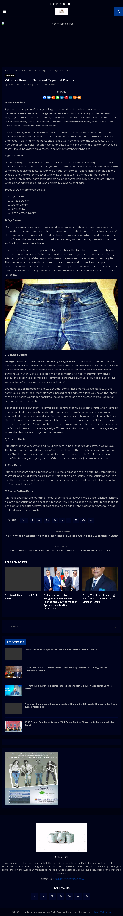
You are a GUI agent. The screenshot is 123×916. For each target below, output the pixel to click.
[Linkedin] (62, 97)
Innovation (10, 75)
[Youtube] (78, 896)
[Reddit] (53, 97)
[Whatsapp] (57, 97)
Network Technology (101, 912)
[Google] (69, 896)
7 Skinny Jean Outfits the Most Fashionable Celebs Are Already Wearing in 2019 (61, 536)
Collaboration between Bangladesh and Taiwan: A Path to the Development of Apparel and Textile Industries (60, 602)
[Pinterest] (66, 97)
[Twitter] (49, 97)
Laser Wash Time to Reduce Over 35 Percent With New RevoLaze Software (61, 550)
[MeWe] (70, 97)
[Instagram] (52, 896)
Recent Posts (15, 642)
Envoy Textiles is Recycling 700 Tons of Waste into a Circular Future (98, 598)
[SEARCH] (114, 626)
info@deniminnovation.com (68, 879)
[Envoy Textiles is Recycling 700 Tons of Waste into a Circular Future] (13, 654)
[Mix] (75, 97)
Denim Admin (14, 84)
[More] (79, 97)
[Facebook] (44, 97)
